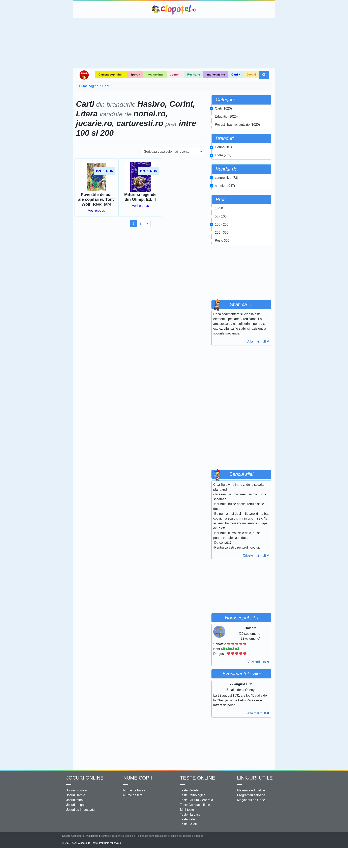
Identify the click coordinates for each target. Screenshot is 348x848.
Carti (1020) (223, 108)
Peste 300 (222, 240)
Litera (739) (223, 155)
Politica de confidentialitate (151, 835)
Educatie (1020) (226, 116)
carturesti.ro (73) (226, 177)
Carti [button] (234, 74)
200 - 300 (221, 232)
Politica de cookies (180, 835)
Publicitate (92, 835)
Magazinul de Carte (251, 800)
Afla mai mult (257, 341)
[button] (264, 75)
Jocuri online (85, 778)
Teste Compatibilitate (195, 805)
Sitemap (198, 835)
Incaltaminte (155, 74)
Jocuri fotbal (75, 800)
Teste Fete (187, 819)
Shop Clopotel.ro (84, 75)
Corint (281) (223, 147)
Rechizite (193, 74)
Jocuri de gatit (76, 805)
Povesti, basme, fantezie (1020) (237, 124)
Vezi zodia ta (257, 662)
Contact (105, 835)
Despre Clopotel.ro (73, 835)
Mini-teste (187, 809)
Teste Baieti (188, 824)
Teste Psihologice (192, 795)
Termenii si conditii (123, 835)
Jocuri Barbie (75, 795)
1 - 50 (219, 208)
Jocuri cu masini (77, 790)
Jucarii (251, 74)
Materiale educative (251, 790)
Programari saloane (251, 795)
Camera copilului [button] (110, 74)
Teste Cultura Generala (196, 800)
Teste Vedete (189, 790)
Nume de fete (132, 795)
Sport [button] (134, 74)
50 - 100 (221, 216)
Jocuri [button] (174, 74)
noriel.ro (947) (225, 185)
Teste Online (197, 778)
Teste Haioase (190, 814)
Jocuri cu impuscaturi (81, 809)
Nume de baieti (134, 790)
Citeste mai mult (255, 555)
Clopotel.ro (174, 9)
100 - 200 (221, 224)
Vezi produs (96, 210)
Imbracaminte (215, 74)
